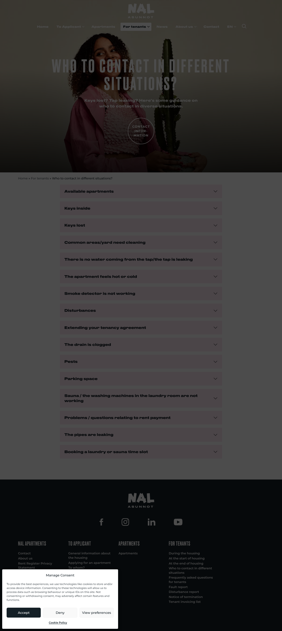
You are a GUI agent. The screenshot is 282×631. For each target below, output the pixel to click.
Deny (60, 613)
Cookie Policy (58, 622)
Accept (24, 613)
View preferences (96, 613)
